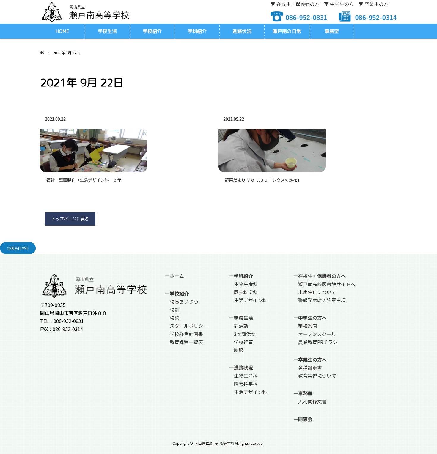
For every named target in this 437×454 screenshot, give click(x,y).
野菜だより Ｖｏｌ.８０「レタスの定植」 (263, 180)
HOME (62, 31)
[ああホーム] (42, 45)
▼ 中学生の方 (339, 3)
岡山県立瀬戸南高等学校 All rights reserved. (229, 443)
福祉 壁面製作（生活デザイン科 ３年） (85, 180)
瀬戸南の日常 (287, 31)
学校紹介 (152, 31)
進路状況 (241, 31)
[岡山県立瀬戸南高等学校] (84, 12)
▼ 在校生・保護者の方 (295, 3)
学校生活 (107, 31)
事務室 (332, 31)
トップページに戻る (70, 219)
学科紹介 (197, 31)
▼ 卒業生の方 (373, 3)
